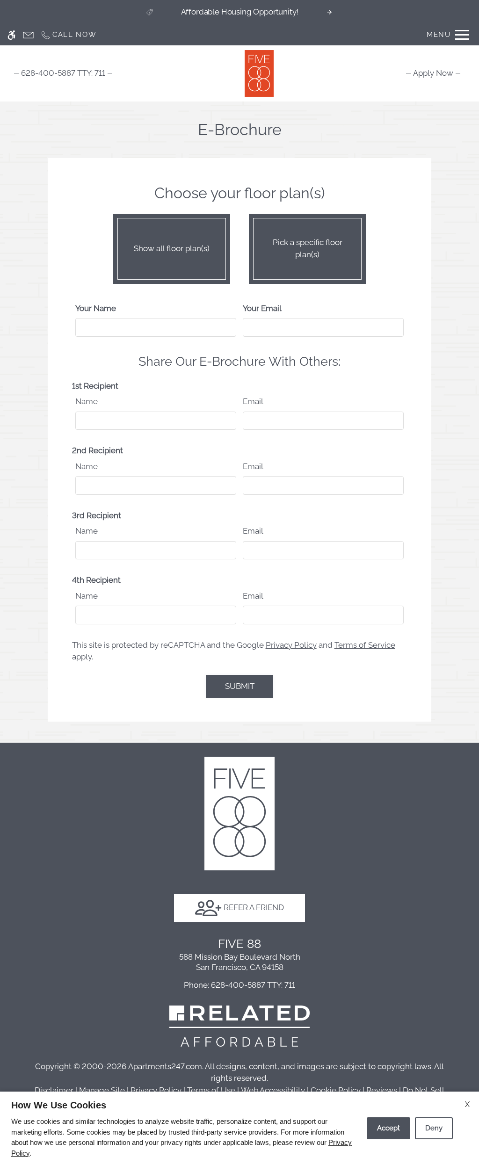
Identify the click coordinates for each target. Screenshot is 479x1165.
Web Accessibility (273, 1090)
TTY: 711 (239, 985)
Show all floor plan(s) (172, 248)
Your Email (262, 308)
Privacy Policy (291, 645)
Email (253, 401)
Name (86, 401)
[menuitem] (433, 73)
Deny (434, 1128)
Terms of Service (364, 645)
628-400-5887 (63, 73)
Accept (388, 1128)
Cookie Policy (336, 1090)
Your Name (95, 308)
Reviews (381, 1090)
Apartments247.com (165, 1066)
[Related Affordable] (239, 1025)
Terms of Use (211, 1090)
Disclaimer (54, 1090)
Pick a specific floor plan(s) (307, 248)
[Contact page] (28, 35)
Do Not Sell (423, 1090)
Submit (239, 686)
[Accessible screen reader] (11, 35)
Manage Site (102, 1090)
